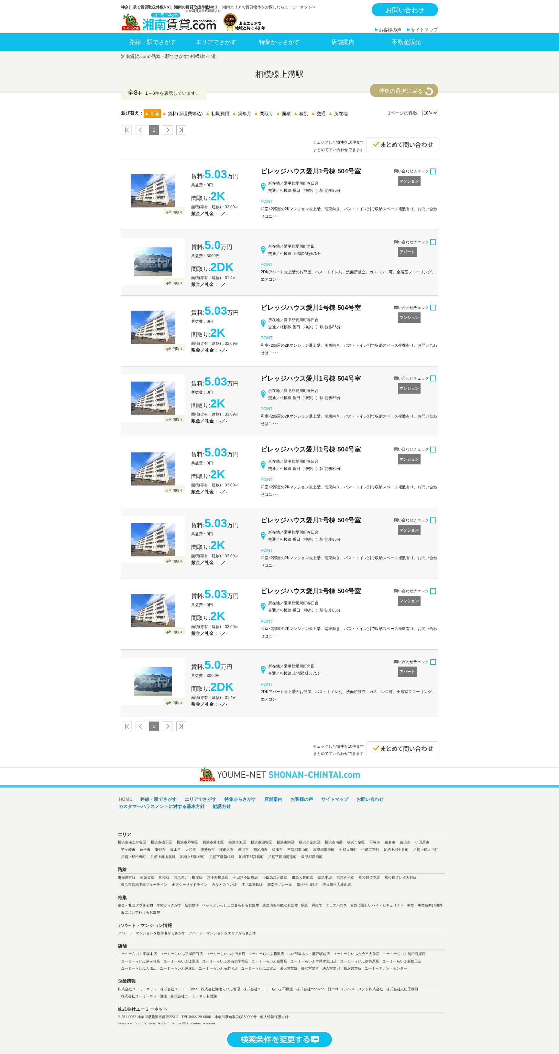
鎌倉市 (390, 842)
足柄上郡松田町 (133, 857)
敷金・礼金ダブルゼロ (135, 905)
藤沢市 (405, 842)
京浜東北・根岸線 (188, 877)
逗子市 (145, 850)
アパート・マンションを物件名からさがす (151, 933)
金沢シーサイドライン (189, 884)
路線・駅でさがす (152, 42)
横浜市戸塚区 (187, 842)
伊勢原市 (208, 850)
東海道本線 (127, 877)
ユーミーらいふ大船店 (139, 968)
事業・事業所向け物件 (425, 905)
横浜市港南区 (213, 842)
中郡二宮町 (370, 850)
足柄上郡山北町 (162, 857)
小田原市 (422, 842)
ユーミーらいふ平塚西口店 (181, 954)
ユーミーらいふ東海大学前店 (225, 961)
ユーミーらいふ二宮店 (259, 968)
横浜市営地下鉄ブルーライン (144, 884)
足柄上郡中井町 (396, 850)
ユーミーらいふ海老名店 (218, 968)
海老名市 (226, 850)
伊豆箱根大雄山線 (337, 884)
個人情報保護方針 (274, 1017)
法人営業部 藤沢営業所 (299, 968)
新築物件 (192, 905)
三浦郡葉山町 (298, 850)
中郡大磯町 (348, 850)
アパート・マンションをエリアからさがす (222, 933)
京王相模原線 (217, 877)
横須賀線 (147, 877)
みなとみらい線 (224, 884)
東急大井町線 (302, 877)
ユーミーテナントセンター (386, 968)
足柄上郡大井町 (425, 850)
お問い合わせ (405, 10)
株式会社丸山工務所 (402, 989)
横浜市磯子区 (161, 842)
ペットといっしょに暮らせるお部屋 (230, 905)
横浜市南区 (334, 842)
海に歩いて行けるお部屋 (140, 912)
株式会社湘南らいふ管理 (220, 989)
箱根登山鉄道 (307, 884)
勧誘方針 (222, 806)
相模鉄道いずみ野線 (401, 877)
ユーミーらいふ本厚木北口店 (313, 961)
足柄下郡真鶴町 (251, 857)
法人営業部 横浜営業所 (341, 968)
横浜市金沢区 (309, 842)
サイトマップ (424, 29)
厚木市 (175, 850)
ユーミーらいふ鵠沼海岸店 (404, 954)
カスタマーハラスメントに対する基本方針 (162, 806)
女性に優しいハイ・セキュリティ (377, 905)
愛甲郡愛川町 (312, 857)
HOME (125, 799)
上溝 (211, 56)
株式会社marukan (310, 989)
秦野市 (160, 850)
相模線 (197, 56)
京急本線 (325, 877)
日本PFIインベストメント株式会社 (355, 989)
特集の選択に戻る (401, 91)
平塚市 (374, 842)
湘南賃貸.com (135, 56)
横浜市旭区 (237, 842)
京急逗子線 (345, 877)
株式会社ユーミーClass (179, 989)
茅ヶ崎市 (128, 850)
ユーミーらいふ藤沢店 (266, 954)
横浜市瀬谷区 (261, 842)
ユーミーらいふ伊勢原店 (359, 961)
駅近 (304, 905)
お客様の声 (390, 29)
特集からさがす (279, 42)
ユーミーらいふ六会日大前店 (356, 954)
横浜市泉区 (356, 842)
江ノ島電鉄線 (252, 884)
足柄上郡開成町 (192, 857)
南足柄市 (260, 850)
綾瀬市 (277, 850)
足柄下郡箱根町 (221, 857)
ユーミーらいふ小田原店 (225, 954)
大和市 (190, 850)
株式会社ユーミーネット (137, 989)
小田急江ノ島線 (274, 877)
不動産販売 (406, 42)
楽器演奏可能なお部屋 (280, 905)
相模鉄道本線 (369, 877)
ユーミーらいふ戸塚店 (177, 968)
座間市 (243, 850)
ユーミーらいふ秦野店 (269, 961)
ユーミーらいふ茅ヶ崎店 (140, 961)
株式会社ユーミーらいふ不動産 (268, 989)
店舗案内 (343, 42)
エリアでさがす (216, 42)
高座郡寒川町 (323, 850)
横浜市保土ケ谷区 (132, 842)
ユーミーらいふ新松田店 (402, 961)
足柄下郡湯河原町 (282, 857)
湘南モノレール (279, 884)
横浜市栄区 (285, 842)
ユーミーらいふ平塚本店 (137, 954)
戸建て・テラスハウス (329, 905)
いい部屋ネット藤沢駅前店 (308, 954)
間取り (177, 212)
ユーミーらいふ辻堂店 (181, 961)
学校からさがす (169, 905)
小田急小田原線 (245, 877)
